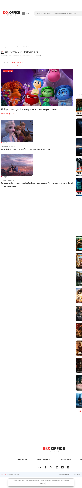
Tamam (42, 483)
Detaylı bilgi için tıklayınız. (60, 481)
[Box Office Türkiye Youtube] (39, 467)
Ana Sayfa (4, 47)
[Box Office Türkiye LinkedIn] (62, 467)
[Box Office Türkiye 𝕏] (51, 467)
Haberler (11, 47)
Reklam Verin (65, 460)
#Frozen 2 (17, 62)
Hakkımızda (22, 460)
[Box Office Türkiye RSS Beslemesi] (68, 467)
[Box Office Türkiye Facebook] (45, 467)
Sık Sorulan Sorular (43, 460)
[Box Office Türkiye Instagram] (56, 467)
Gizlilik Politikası (64, 475)
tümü (6, 62)
